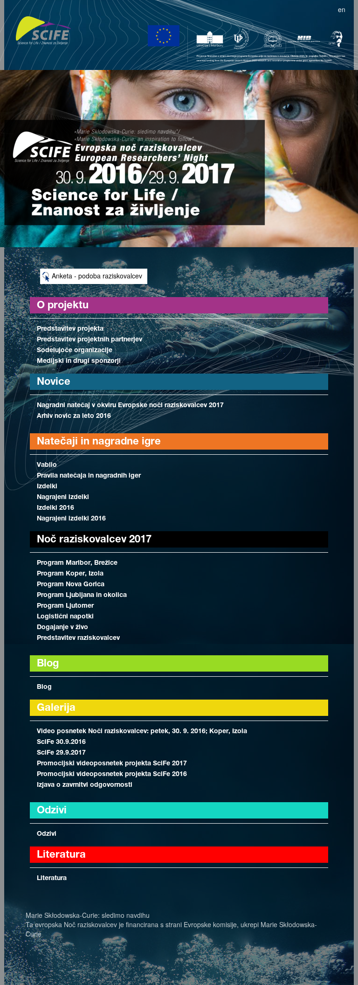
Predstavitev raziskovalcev (78, 638)
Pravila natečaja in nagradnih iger (89, 476)
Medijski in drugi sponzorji (79, 361)
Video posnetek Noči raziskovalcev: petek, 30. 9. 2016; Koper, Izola (142, 731)
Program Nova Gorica (70, 585)
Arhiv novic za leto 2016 (74, 416)
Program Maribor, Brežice (77, 563)
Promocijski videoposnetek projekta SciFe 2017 (112, 764)
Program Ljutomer (65, 606)
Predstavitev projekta (70, 329)
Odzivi (46, 834)
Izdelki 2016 (55, 508)
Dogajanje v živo (62, 627)
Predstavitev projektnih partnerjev (89, 340)
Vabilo (47, 465)
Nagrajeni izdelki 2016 (71, 519)
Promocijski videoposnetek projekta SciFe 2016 (112, 774)
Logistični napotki (65, 617)
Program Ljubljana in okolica (82, 595)
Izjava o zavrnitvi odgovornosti (84, 785)
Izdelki (47, 487)
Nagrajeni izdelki (63, 497)
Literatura (52, 878)
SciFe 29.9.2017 (61, 753)
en (341, 9)
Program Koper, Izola (70, 574)
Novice (53, 382)
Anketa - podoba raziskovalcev (96, 275)
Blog (44, 687)
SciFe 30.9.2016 (61, 742)
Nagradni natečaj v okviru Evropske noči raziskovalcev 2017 (130, 405)
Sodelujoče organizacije (74, 350)
